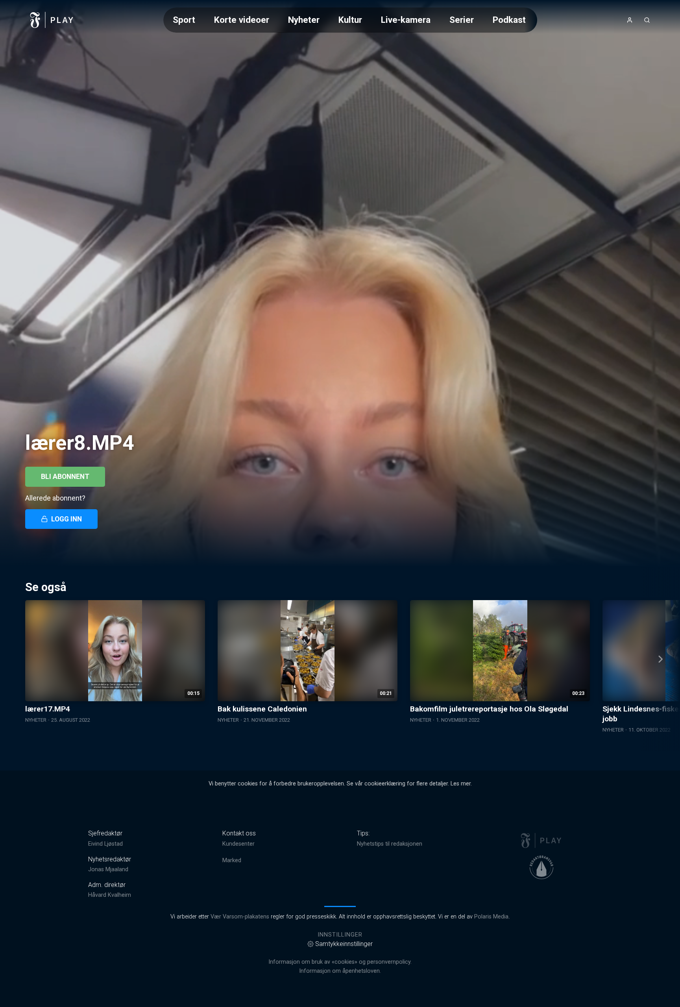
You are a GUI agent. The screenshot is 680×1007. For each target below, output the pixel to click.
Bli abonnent (65, 476)
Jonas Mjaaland (108, 869)
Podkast (509, 20)
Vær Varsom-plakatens (240, 916)
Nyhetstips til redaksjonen (389, 844)
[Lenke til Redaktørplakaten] (541, 867)
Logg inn (66, 519)
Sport (184, 20)
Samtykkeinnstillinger (344, 944)
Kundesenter (238, 844)
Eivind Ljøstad (105, 844)
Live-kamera (406, 20)
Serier (461, 20)
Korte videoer (241, 20)
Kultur (350, 20)
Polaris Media (491, 916)
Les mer (461, 783)
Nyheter (304, 20)
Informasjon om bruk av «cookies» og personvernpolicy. (340, 962)
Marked (231, 860)
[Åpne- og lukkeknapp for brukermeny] (630, 20)
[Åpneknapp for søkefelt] (647, 20)
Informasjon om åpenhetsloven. (340, 971)
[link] (52, 20)
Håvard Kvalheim (109, 895)
